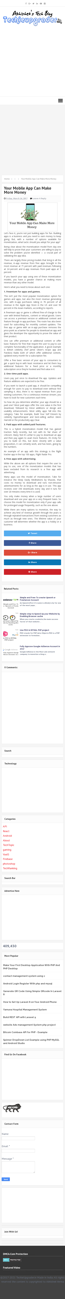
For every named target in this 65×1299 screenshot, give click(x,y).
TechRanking (10, 868)
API (5, 826)
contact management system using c (24, 976)
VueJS (6, 854)
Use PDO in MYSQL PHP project (34, 630)
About (6, 840)
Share (33, 543)
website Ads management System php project (29, 1024)
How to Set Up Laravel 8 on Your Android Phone (30, 1002)
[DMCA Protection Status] (12, 1259)
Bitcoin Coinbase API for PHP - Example (25, 1032)
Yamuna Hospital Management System (25, 1009)
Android (7, 835)
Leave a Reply (39, 198)
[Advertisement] (32, 60)
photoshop (9, 863)
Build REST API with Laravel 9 (19, 1017)
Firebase (8, 859)
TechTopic (8, 845)
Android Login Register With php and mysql (27, 983)
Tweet (34, 533)
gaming (7, 849)
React (6, 831)
